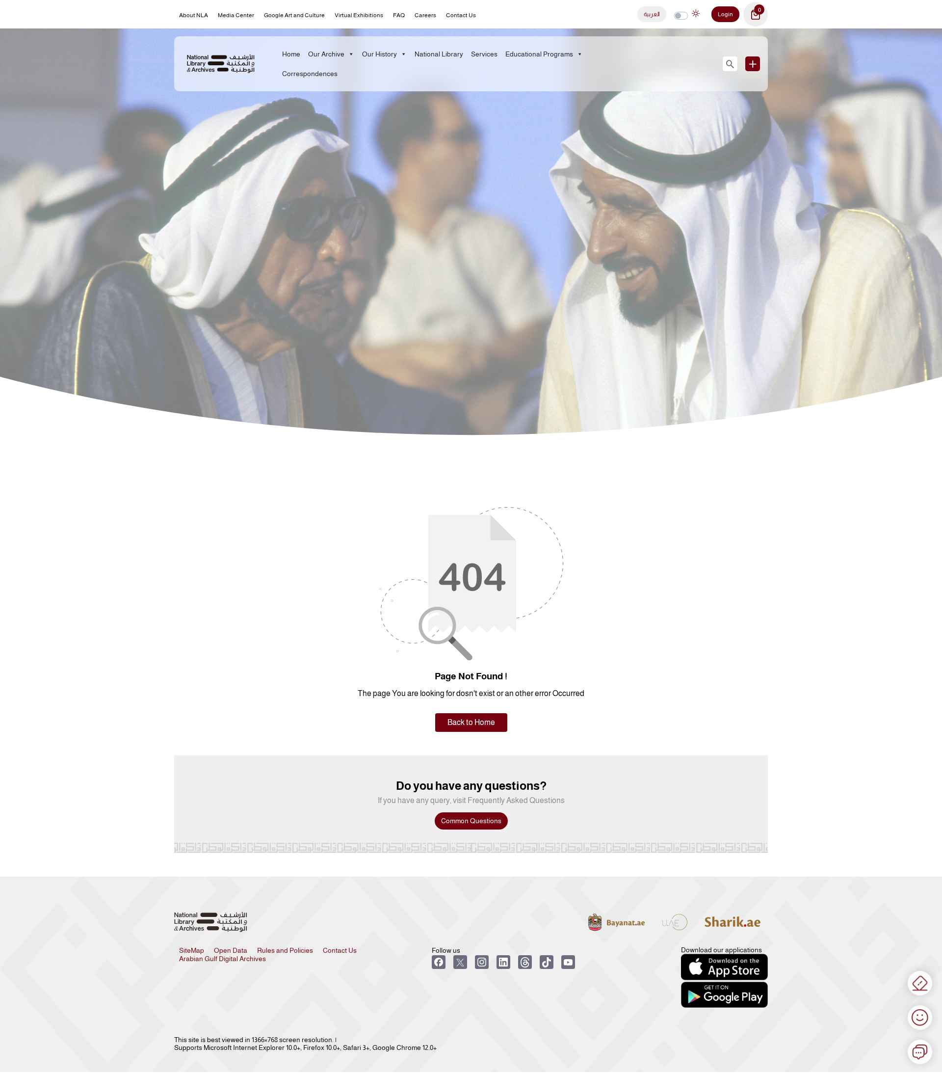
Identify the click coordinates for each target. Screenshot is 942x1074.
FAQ (399, 15)
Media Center (236, 15)
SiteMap (191, 950)
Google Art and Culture (294, 15)
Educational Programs (539, 54)
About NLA (193, 15)
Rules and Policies (285, 950)
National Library (439, 54)
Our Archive (326, 54)
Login (725, 14)
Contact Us (461, 15)
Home (291, 54)
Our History (379, 54)
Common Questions (471, 821)
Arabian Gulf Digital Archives (222, 959)
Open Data (230, 950)
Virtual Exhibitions (359, 15)
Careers (425, 15)
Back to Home (471, 722)
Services (484, 54)
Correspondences (310, 74)
